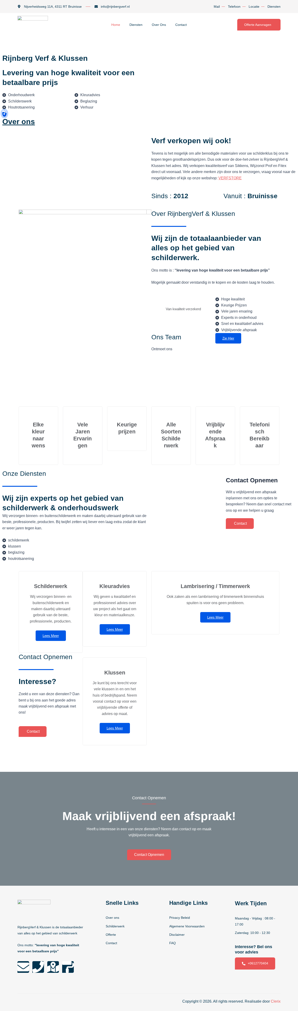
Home (115, 25)
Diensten (135, 25)
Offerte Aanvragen (257, 25)
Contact (181, 25)
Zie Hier (228, 338)
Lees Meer (51, 636)
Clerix (276, 1001)
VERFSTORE (230, 178)
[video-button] (4, 113)
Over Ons (159, 25)
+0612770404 (258, 963)
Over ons (18, 121)
